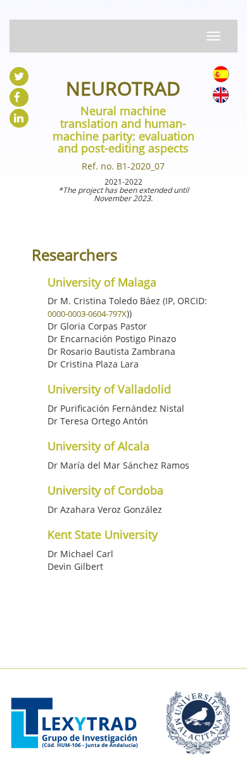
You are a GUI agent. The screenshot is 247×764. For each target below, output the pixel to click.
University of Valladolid (109, 389)
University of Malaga (102, 282)
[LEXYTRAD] (74, 709)
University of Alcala (98, 445)
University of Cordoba (105, 490)
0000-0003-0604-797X (87, 313)
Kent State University (103, 534)
